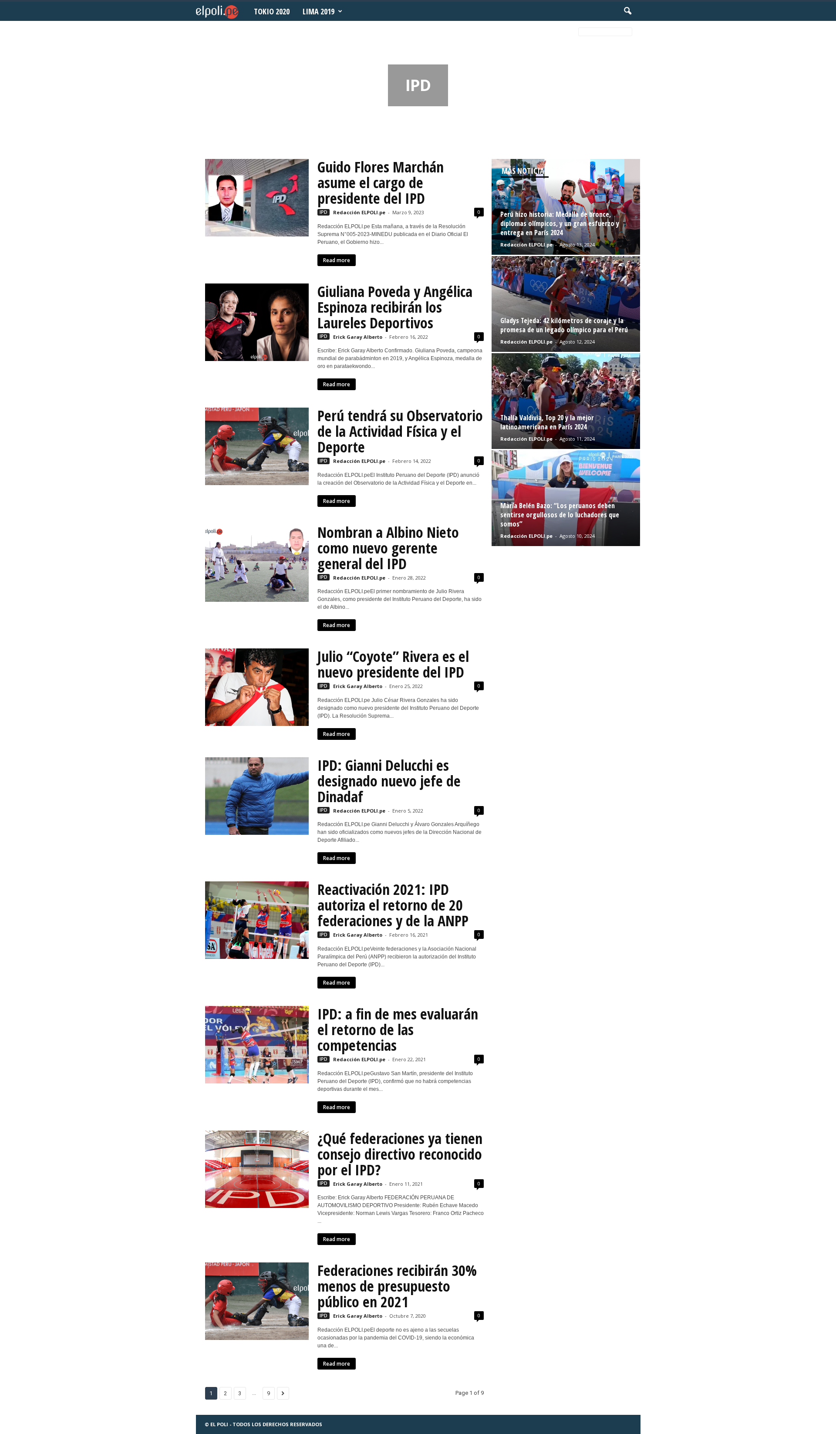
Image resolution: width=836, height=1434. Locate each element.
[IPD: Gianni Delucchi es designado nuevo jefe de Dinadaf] (257, 796)
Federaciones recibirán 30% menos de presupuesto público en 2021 (397, 1286)
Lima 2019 (318, 11)
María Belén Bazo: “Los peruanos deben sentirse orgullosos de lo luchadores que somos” (559, 515)
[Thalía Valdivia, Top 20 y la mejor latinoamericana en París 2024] (566, 401)
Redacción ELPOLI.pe (359, 212)
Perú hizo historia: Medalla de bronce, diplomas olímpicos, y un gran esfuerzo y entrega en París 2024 (559, 223)
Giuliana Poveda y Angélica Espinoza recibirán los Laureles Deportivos (394, 307)
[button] (627, 11)
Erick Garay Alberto (357, 337)
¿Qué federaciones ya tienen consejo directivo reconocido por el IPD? (399, 1154)
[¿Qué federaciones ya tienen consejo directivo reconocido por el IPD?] (257, 1169)
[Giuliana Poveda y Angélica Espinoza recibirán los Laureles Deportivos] (257, 322)
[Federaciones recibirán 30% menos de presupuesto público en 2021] (257, 1301)
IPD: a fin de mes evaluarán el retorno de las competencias (397, 1029)
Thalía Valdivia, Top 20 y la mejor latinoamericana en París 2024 (547, 422)
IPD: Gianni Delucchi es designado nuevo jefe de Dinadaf (389, 780)
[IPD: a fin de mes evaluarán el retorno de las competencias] (257, 1044)
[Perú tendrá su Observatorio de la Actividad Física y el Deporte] (257, 446)
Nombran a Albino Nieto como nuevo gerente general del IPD (388, 548)
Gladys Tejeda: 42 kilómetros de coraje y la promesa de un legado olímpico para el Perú (564, 325)
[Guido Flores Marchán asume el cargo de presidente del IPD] (257, 197)
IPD (323, 212)
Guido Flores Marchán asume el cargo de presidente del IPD (380, 182)
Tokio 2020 (272, 11)
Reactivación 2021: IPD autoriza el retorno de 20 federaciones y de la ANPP (393, 905)
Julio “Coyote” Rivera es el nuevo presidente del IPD (393, 664)
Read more (336, 260)
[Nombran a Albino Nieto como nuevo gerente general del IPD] (257, 563)
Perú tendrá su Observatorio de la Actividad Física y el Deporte (400, 431)
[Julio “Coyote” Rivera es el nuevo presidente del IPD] (257, 687)
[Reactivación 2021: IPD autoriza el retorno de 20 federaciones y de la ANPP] (257, 920)
